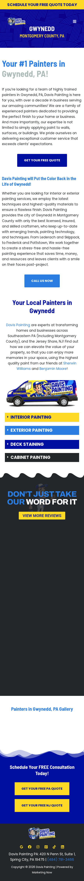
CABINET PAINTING (30, 457)
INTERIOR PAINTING (31, 417)
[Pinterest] (46, 847)
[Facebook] (29, 847)
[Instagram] (38, 847)
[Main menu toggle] (74, 21)
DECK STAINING (27, 444)
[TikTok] (54, 847)
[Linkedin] (62, 847)
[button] (42, 417)
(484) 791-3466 (60, 859)
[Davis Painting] (16, 21)
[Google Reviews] (21, 847)
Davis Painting (18, 325)
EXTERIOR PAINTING (32, 430)
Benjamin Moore (53, 368)
